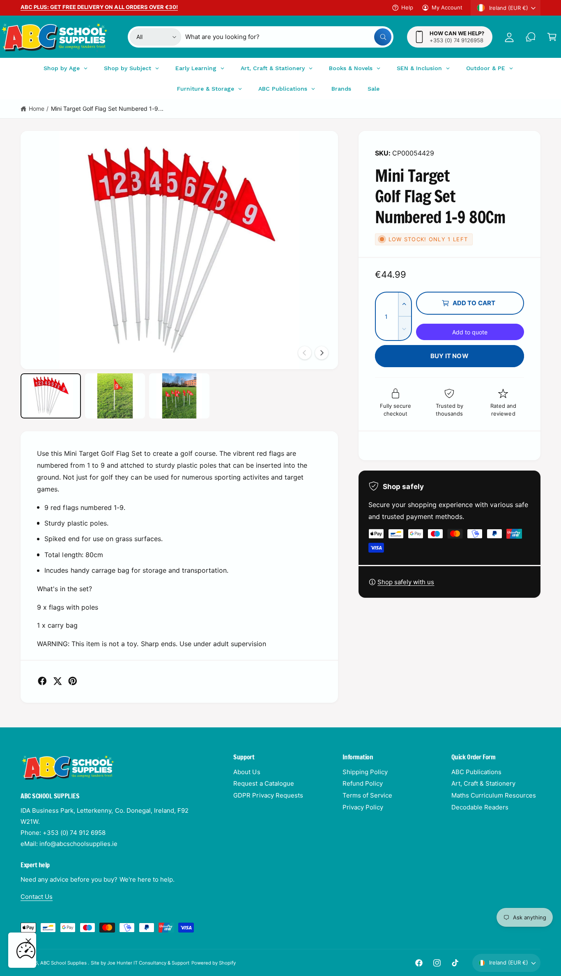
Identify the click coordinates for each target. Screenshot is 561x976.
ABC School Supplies (64, 963)
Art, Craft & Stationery (483, 783)
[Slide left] (304, 352)
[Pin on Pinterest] (72, 681)
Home (36, 108)
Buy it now (449, 356)
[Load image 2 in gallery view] (115, 395)
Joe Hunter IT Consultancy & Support (148, 963)
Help (407, 7)
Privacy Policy (363, 807)
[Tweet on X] (57, 681)
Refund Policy (363, 783)
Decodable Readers (479, 807)
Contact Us (37, 897)
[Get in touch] (530, 37)
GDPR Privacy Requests (268, 795)
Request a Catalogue (263, 783)
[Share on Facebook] (42, 681)
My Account (447, 7)
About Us (246, 772)
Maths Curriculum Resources (493, 795)
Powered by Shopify (213, 963)
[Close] (28, 941)
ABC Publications (476, 772)
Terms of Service (367, 795)
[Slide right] (321, 352)
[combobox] (288, 37)
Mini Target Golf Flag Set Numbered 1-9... (107, 108)
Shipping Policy (365, 772)
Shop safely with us (405, 582)
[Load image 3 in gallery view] (179, 395)
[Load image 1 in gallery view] (51, 395)
